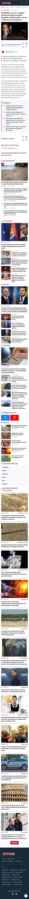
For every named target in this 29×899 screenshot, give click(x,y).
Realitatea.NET (5, 870)
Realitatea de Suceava (6, 882)
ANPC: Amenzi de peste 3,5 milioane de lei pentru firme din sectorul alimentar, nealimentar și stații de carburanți (20, 395)
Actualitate (12, 7)
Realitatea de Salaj (6, 874)
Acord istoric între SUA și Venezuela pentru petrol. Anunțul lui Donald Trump (19, 333)
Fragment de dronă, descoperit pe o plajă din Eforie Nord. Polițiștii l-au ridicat (14, 546)
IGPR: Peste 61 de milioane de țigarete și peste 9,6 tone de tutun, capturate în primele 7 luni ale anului (15, 121)
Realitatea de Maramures (7, 884)
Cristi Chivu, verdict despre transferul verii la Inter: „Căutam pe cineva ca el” (13, 691)
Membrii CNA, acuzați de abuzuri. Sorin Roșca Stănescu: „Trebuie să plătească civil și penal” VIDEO (18, 278)
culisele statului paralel (8, 148)
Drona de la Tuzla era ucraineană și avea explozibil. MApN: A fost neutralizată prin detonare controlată (15, 212)
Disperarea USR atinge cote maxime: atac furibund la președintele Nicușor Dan (16, 128)
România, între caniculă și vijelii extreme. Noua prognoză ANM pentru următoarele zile (15, 205)
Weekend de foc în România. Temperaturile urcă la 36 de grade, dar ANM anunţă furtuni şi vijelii (13, 603)
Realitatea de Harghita (17, 882)
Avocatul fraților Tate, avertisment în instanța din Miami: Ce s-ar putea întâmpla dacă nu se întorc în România (13, 836)
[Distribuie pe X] (26, 46)
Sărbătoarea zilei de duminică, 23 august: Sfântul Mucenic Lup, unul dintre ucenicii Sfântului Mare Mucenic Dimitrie (16, 190)
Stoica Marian (24, 599)
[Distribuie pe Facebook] (26, 43)
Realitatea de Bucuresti (6, 877)
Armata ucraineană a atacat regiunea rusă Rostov (18, 317)
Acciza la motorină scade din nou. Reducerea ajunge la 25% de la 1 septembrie (19, 386)
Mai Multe (14, 842)
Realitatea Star (22, 870)
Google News (7, 155)
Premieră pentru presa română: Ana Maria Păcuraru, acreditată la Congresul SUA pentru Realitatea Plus (14, 719)
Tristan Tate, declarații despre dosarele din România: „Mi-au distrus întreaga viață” (14, 748)
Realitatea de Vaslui (18, 884)
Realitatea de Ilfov (5, 879)
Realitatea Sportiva (14, 870)
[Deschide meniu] (26, 3)
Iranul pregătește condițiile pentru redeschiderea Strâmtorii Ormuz (19, 340)
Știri (7, 7)
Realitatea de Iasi (18, 872)
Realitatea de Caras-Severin (7, 872)
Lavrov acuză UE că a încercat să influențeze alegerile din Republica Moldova (18, 326)
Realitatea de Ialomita (17, 877)
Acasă (4, 7)
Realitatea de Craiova (15, 879)
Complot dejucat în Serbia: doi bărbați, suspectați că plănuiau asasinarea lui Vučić (14, 107)
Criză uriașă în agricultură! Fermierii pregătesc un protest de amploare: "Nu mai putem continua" (13, 517)
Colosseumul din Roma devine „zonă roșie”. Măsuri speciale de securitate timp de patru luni (14, 807)
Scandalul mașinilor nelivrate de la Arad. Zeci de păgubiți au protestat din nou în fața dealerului (14, 778)
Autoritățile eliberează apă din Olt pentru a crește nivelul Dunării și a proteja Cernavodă (14, 184)
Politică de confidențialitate (7, 861)
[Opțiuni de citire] (26, 895)
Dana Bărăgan (24, 658)
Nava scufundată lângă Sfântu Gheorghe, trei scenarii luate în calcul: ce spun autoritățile (14, 574)
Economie (3, 186)
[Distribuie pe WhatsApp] (23, 46)
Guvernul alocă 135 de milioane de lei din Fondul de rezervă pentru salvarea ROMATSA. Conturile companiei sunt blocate (20, 405)
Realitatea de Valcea (15, 874)
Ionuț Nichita (24, 687)
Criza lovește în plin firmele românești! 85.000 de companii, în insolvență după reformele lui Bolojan (13, 370)
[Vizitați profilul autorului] (2, 45)
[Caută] (21, 3)
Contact (3, 858)
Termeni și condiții (10, 858)
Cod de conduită (18, 861)
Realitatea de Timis (16, 44)
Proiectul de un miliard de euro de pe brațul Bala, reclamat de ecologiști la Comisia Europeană (13, 633)
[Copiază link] (23, 43)
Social (5, 193)
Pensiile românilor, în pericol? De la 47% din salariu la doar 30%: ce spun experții (19, 379)
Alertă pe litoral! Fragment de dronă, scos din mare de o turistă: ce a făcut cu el (16, 114)
